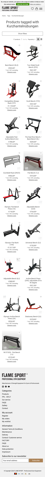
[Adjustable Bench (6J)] (11, 266)
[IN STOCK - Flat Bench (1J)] (11, 340)
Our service (6, 400)
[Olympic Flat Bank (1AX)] (11, 230)
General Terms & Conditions (12, 429)
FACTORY (5, 440)
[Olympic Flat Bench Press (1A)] (11, 195)
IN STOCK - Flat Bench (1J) (12, 353)
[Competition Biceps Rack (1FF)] (11, 89)
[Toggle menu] (41, 9)
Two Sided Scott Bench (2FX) (33, 66)
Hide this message (22, 4)
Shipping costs (11, 72)
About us (5, 446)
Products (5, 394)
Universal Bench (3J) (33, 243)
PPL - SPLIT (6, 397)
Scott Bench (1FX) (33, 101)
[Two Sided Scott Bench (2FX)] (33, 53)
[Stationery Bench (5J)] (33, 304)
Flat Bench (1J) (33, 173)
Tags (8, 16)
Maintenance (7, 432)
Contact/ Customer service (12, 438)
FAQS (4, 403)
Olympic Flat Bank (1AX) (12, 244)
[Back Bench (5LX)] (11, 53)
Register (5, 416)
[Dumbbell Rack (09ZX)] (11, 161)
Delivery (5, 435)
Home (4, 16)
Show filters (22, 34)
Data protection (8, 449)
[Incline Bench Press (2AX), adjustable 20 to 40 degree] (33, 266)
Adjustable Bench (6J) (12, 279)
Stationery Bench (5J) (33, 317)
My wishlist (6, 421)
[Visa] (19, 474)
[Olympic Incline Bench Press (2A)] (11, 304)
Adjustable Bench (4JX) (33, 208)
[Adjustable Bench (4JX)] (33, 195)
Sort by (25, 39)
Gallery (4, 405)
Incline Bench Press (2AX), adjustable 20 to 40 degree (33, 281)
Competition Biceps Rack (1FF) (12, 102)
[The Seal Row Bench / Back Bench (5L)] (33, 125)
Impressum (6, 452)
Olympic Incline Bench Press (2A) (12, 318)
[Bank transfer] (22, 474)
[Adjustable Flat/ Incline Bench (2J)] (11, 125)
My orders (5, 419)
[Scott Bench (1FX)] (33, 89)
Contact (5, 408)
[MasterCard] (15, 474)
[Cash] (25, 474)
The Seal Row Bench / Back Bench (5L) (33, 138)
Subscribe (36, 460)
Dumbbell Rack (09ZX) (11, 173)
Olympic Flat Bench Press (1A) (12, 208)
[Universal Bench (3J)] (33, 230)
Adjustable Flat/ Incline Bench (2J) (11, 138)
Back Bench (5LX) (11, 65)
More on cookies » (35, 4)
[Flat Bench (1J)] (33, 161)
